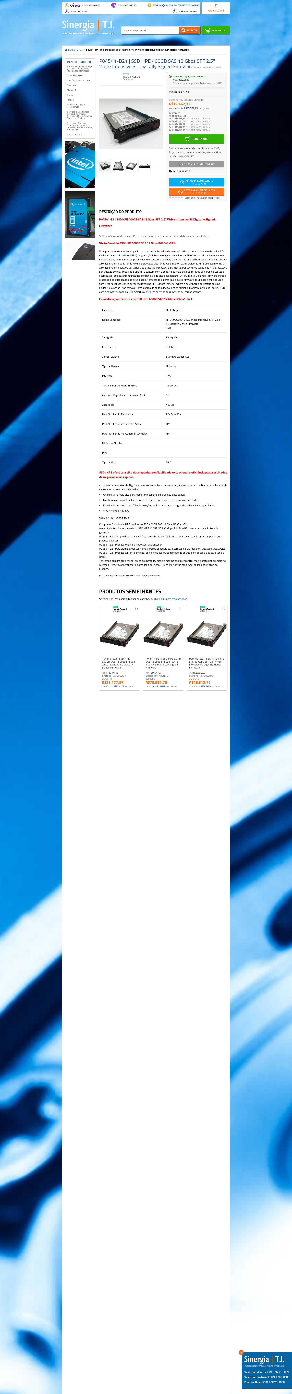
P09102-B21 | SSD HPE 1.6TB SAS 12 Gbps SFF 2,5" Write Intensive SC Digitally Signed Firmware (206, 663)
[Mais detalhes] (119, 634)
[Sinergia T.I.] (88, 27)
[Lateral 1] (80, 164)
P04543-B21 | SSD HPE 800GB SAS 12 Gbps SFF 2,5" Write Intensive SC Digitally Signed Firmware (119, 663)
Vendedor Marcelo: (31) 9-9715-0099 (266, 1372)
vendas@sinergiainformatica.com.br (176, 5)
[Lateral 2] (80, 214)
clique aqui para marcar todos (170, 599)
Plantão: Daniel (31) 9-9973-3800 (264, 1382)
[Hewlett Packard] (131, 77)
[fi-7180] (80, 250)
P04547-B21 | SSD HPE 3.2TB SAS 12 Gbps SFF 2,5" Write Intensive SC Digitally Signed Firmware (163, 663)
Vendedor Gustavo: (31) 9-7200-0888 (266, 1377)
